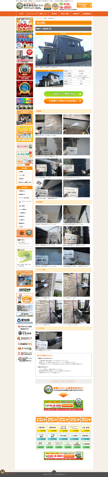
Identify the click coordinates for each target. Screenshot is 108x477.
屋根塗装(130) (22, 194)
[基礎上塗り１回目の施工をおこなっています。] (48, 256)
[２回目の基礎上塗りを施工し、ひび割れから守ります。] (76, 256)
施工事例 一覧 (63, 381)
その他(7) (21, 226)
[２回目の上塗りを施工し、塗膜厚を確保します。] (48, 188)
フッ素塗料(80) (22, 212)
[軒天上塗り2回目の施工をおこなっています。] (76, 214)
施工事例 (54, 13)
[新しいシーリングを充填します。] (48, 312)
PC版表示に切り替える (10, 473)
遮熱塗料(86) (21, 223)
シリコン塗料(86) (22, 209)
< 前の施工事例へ (55, 381)
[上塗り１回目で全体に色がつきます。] (76, 167)
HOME (21, 13)
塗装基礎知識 (87, 13)
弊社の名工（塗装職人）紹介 (25, 182)
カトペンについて (32, 13)
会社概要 (21, 171)
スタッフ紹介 (22, 175)
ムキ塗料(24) (21, 219)
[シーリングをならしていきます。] (76, 312)
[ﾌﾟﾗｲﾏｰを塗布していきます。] (76, 285)
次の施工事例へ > (71, 381)
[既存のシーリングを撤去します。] (48, 285)
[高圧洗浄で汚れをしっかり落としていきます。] (48, 124)
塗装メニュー (43, 13)
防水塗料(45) (21, 216)
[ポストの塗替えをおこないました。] (48, 340)
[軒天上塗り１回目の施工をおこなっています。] (48, 214)
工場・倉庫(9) (22, 206)
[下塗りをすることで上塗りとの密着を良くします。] (48, 146)
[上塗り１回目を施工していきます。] (48, 167)
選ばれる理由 (65, 13)
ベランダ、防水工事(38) (24, 197)
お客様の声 (76, 13)
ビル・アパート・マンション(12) (25, 202)
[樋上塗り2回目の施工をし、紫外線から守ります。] (76, 235)
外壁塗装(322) (22, 190)
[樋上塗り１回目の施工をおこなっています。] (48, 235)
